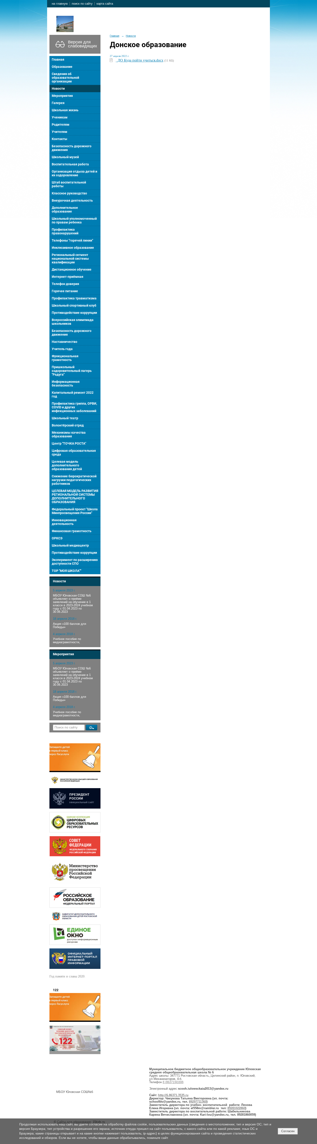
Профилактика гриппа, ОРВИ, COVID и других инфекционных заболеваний (74, 407)
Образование (62, 67)
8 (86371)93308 (173, 1082)
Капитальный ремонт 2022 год (73, 394)
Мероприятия (62, 96)
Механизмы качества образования (69, 434)
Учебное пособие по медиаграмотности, (67, 640)
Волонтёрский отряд (68, 425)
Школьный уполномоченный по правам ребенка (74, 220)
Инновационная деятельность (64, 522)
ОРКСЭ (57, 538)
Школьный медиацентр (70, 545)
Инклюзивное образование (73, 247)
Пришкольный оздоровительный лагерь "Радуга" (72, 370)
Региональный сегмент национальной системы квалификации (70, 258)
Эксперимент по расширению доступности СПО (75, 561)
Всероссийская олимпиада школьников (73, 321)
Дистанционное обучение (71, 269)
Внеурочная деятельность (72, 200)
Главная (58, 59)
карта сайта (105, 3)
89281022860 (236, 1108)
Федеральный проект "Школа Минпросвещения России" (75, 511)
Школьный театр (65, 418)
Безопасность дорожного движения (71, 148)
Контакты (59, 139)
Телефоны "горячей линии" (72, 240)
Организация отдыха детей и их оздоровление (74, 173)
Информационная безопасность (66, 383)
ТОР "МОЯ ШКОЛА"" (66, 571)
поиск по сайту (82, 3)
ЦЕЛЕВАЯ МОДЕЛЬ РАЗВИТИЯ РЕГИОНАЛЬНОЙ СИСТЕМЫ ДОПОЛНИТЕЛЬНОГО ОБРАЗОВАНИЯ (75, 496)
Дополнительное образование (65, 209)
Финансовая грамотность (71, 531)
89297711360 (198, 1101)
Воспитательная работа (70, 164)
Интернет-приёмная (67, 277)
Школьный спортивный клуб (74, 305)
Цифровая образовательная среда (74, 452)
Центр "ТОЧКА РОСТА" (69, 443)
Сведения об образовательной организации (65, 77)
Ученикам (60, 117)
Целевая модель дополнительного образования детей (67, 465)
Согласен (287, 1131)
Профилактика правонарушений (65, 231)
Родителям (60, 124)
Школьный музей (65, 157)
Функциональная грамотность (65, 358)
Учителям (59, 132)
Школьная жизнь (65, 110)
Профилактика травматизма (74, 298)
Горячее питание (65, 291)
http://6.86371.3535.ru (173, 1095)
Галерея (58, 103)
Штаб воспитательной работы (69, 184)
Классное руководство (69, 193)
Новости (58, 88)
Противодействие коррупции (74, 313)
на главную (60, 3)
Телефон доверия (65, 284)
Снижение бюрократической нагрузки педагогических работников (74, 479)
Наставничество (64, 342)
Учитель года (62, 349)
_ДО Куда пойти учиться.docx (139, 60)
